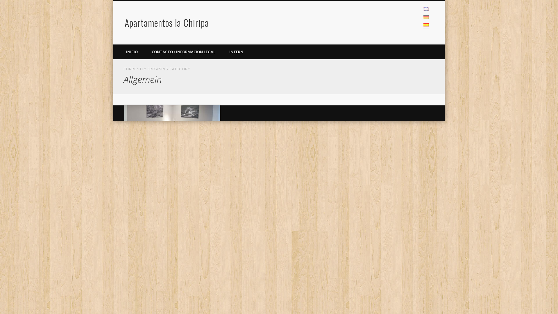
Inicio (132, 51)
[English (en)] (426, 9)
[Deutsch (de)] (426, 17)
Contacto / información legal (183, 51)
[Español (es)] (426, 24)
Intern (236, 51)
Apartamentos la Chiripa (167, 22)
